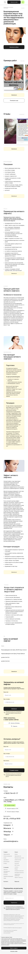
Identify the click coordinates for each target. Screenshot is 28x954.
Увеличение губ (18, 856)
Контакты (6, 881)
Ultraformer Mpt (18, 859)
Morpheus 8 (17, 861)
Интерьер (6, 874)
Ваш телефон (7, 699)
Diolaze (16, 854)
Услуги (16, 852)
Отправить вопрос (14, 770)
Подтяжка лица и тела (19, 857)
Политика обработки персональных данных (13, 927)
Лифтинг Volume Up (19, 877)
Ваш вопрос (6, 760)
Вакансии (17, 881)
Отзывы (5, 863)
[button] (22, 2)
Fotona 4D (17, 863)
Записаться (14, 708)
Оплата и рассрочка (8, 856)
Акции (5, 857)
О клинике (6, 867)
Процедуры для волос (19, 872)
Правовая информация (8, 876)
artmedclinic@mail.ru (11, 841)
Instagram (7, 825)
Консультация (6, 861)
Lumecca (16, 867)
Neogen (16, 868)
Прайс (5, 878)
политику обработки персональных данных (15, 908)
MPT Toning (17, 865)
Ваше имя (6, 692)
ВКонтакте (7, 828)
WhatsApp (7, 831)
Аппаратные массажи (19, 870)
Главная (5, 852)
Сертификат (6, 859)
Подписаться (14, 902)
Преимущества (7, 854)
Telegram (7, 835)
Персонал (6, 869)
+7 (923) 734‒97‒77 (11, 793)
